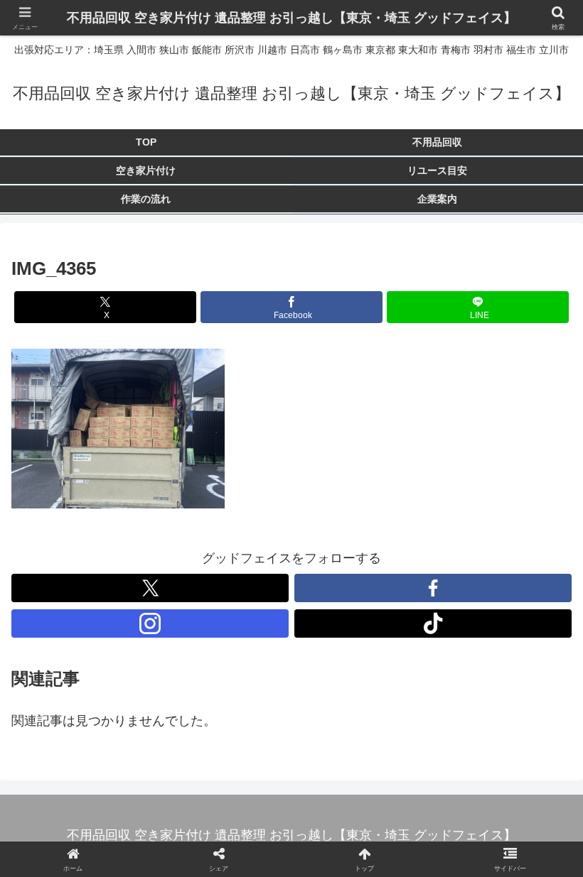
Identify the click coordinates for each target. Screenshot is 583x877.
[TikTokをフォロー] (433, 623)
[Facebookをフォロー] (433, 588)
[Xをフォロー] (150, 588)
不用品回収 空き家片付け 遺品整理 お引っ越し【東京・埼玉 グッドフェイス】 (291, 18)
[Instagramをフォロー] (150, 623)
